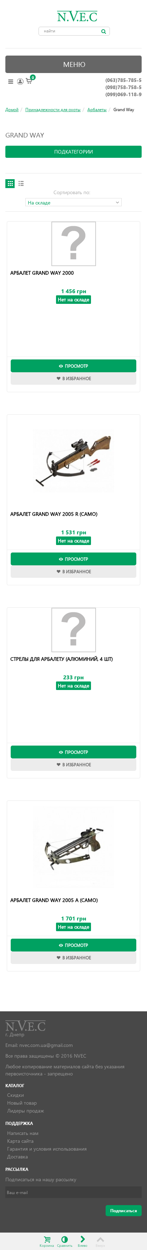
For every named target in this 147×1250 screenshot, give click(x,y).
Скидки (15, 1094)
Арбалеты (97, 109)
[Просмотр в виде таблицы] (10, 183)
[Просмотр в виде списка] (20, 183)
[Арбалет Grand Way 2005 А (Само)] (73, 847)
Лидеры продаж (25, 1110)
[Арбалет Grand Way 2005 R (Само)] (73, 461)
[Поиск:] (103, 31)
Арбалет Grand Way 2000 (42, 272)
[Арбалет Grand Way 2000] (73, 244)
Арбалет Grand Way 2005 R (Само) (53, 513)
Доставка (17, 1156)
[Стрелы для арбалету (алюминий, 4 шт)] (73, 630)
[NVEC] (75, 16)
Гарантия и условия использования (47, 1148)
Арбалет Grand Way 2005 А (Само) (54, 900)
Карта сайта (20, 1140)
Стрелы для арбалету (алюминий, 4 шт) (61, 658)
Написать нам (23, 1133)
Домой (12, 109)
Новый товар (22, 1102)
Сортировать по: (72, 192)
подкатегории (73, 151)
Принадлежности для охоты (53, 109)
